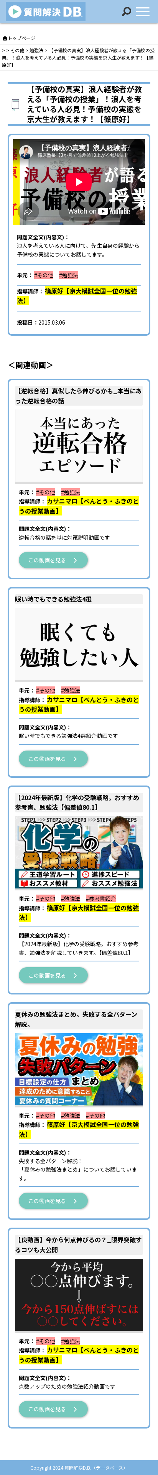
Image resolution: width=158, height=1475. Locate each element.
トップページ (21, 38)
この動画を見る (49, 560)
